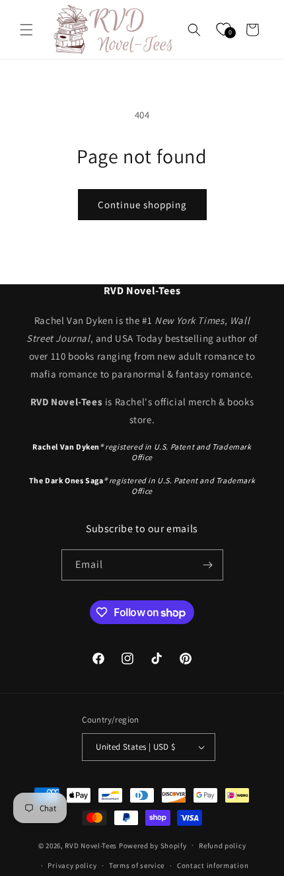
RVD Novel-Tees (91, 845)
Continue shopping (142, 204)
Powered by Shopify (153, 845)
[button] (26, 29)
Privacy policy (72, 865)
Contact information (212, 865)
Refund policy (222, 845)
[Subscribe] (208, 564)
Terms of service (136, 865)
